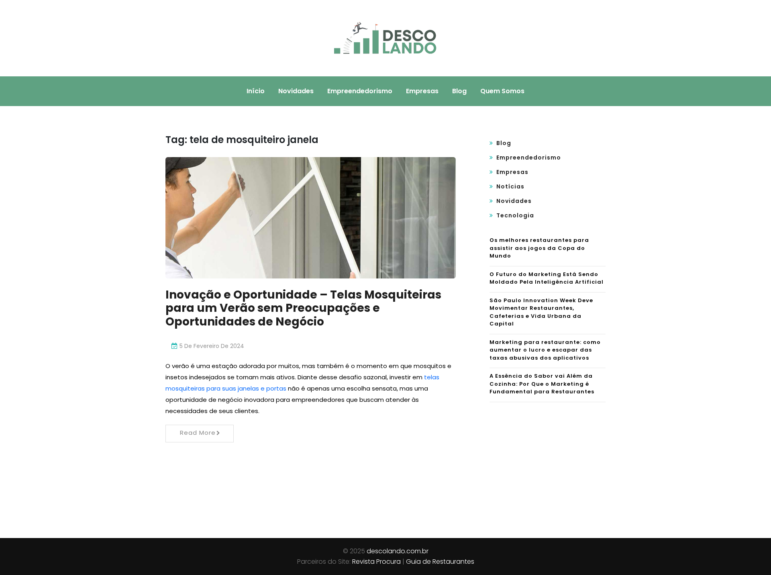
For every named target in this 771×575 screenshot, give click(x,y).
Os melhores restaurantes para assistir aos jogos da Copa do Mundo (539, 248)
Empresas (422, 91)
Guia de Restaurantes (440, 561)
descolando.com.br (397, 551)
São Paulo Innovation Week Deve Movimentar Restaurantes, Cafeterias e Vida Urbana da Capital (541, 312)
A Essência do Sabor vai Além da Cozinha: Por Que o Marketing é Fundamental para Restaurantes (542, 383)
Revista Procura (376, 561)
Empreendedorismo (359, 91)
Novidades (296, 91)
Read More (198, 432)
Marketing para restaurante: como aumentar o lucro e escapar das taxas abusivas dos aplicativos (545, 350)
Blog (459, 91)
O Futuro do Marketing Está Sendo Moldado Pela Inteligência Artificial (547, 278)
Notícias (510, 186)
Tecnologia (515, 215)
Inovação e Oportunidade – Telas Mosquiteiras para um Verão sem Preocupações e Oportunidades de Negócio (303, 308)
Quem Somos (502, 91)
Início (256, 91)
